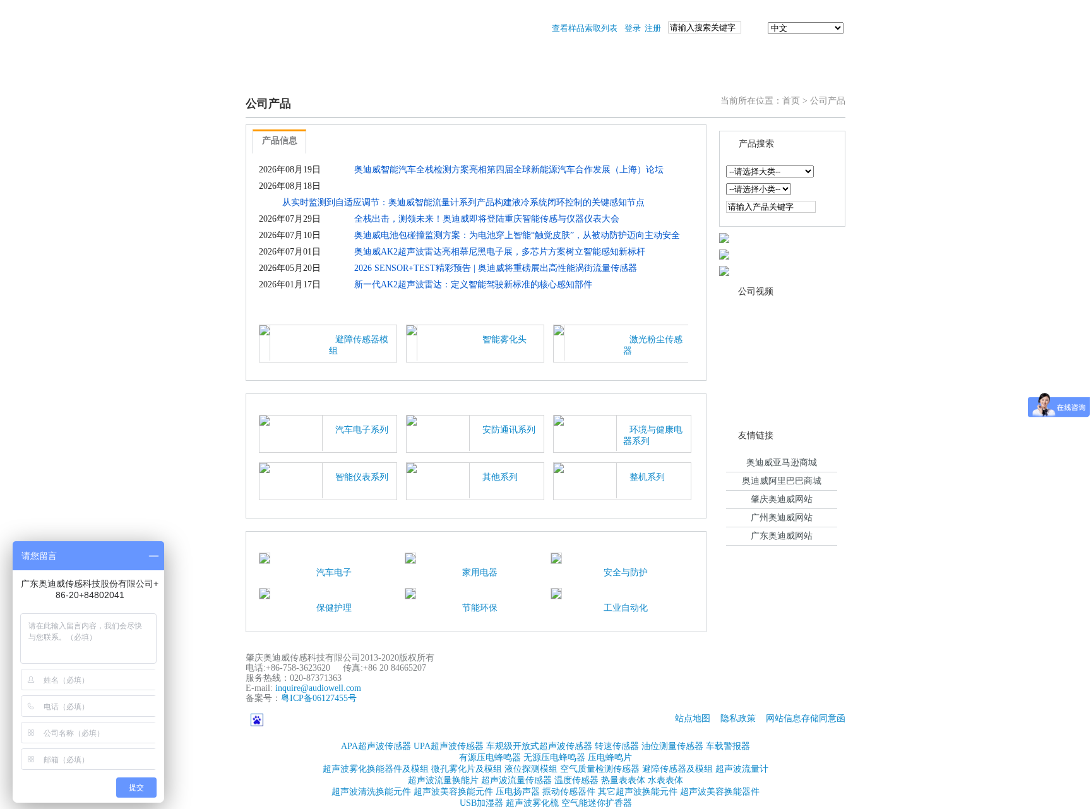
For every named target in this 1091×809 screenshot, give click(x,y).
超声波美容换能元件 (453, 791)
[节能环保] (410, 592)
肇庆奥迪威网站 (782, 499)
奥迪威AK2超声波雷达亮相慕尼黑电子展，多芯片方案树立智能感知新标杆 (499, 251)
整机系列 (647, 477)
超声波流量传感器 (516, 780)
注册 (653, 28)
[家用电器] (410, 557)
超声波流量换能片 (443, 780)
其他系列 (500, 477)
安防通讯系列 (508, 429)
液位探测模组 (530, 769)
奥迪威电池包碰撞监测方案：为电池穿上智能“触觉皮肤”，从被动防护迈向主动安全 (517, 235)
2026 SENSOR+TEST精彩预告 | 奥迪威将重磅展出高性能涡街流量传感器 (495, 268)
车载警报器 (728, 746)
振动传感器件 (568, 791)
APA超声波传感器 (376, 746)
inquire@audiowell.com (318, 688)
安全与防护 (626, 572)
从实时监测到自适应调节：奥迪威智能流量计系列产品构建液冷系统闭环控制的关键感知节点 (463, 202)
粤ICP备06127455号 (319, 698)
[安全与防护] (556, 557)
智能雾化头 (504, 339)
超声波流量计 (741, 769)
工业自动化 (626, 608)
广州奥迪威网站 (782, 517)
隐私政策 (738, 718)
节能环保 (480, 608)
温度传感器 (576, 780)
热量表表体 (623, 780)
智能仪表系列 (361, 477)
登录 (632, 28)
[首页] (278, 77)
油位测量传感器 (672, 746)
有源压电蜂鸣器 (490, 757)
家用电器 (480, 572)
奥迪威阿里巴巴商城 (781, 481)
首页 (791, 100)
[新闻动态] (430, 77)
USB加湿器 (481, 803)
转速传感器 (617, 746)
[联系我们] (808, 77)
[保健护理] (264, 592)
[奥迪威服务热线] (724, 270)
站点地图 (692, 718)
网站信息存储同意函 (805, 718)
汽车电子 (334, 572)
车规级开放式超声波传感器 (539, 746)
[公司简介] (506, 77)
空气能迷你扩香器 (596, 803)
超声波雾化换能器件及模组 (376, 769)
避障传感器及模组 (677, 769)
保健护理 (334, 608)
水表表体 (665, 780)
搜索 (754, 28)
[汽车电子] (264, 557)
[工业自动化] (556, 592)
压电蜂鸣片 (610, 757)
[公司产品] (352, 77)
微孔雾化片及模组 (466, 769)
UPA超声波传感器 (449, 746)
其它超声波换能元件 (637, 791)
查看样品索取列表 (584, 28)
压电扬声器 (518, 791)
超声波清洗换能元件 (371, 791)
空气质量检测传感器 (600, 769)
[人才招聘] (658, 77)
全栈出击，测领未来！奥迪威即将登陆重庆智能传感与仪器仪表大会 (486, 219)
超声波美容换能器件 (720, 791)
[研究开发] (582, 77)
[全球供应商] (724, 237)
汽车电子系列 (361, 429)
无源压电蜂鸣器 (554, 757)
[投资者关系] (734, 77)
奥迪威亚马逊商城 (781, 462)
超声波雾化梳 (532, 803)
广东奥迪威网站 (782, 536)
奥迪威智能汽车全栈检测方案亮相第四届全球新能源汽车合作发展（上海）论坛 (509, 169)
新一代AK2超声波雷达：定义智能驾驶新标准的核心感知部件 (473, 284)
